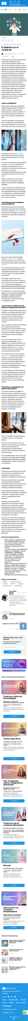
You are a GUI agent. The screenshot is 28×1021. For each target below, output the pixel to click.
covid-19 (5, 583)
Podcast (11, 1002)
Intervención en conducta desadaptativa (10, 910)
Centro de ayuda (21, 1002)
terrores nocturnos (11, 259)
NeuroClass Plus (13, 1000)
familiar (18, 341)
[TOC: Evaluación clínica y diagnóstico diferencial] (13, 772)
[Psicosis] (13, 856)
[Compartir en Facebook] (9, 40)
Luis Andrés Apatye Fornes (10, 54)
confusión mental (15, 582)
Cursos (4, 1000)
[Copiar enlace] (2, 40)
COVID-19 (4, 284)
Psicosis (7, 866)
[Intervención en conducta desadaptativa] (13, 898)
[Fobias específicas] (13, 729)
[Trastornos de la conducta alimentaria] (13, 814)
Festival (4, 1002)
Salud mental (17, 44)
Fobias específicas (12, 739)
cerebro (5, 582)
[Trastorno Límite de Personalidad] (13, 687)
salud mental (18, 210)
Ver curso (14, 716)
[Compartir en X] (6, 40)
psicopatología (7, 585)
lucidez (16, 347)
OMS (22, 269)
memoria (3, 264)
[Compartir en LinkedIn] (12, 40)
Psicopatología (6, 44)
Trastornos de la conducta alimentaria (13, 824)
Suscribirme (12, 652)
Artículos (23, 1000)
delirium (13, 583)
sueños (9, 164)
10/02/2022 (5, 56)
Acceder (25, 9)
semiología (20, 153)
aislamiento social (6, 356)
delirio (20, 157)
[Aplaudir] (16, 57)
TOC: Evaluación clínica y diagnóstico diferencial (13, 783)
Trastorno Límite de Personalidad (12, 697)
